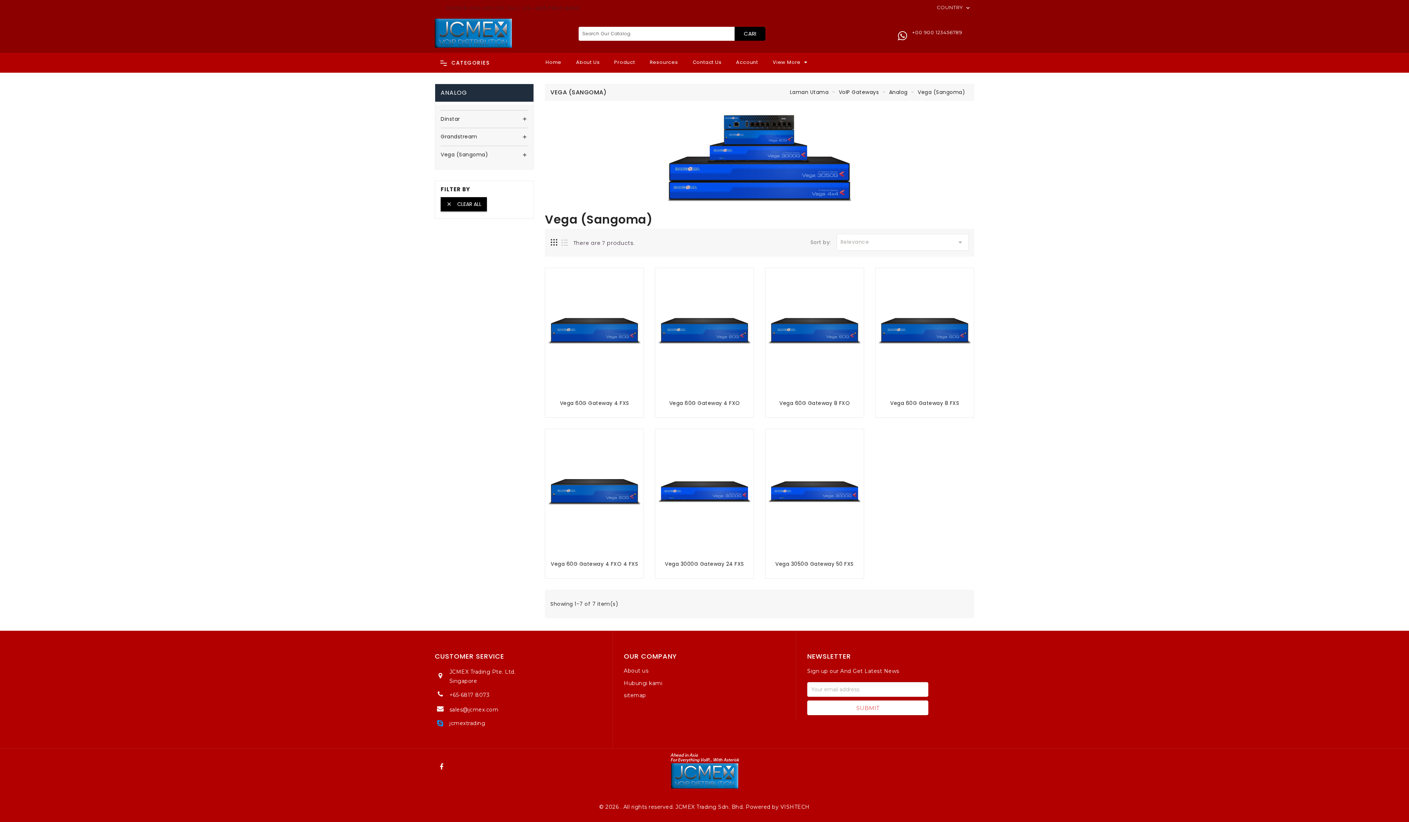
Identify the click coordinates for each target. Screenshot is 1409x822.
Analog (454, 92)
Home (553, 62)
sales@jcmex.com (474, 709)
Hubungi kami (643, 683)
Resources (664, 62)
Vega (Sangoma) (464, 155)
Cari (750, 33)
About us (636, 670)
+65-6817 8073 (469, 695)
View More (787, 62)
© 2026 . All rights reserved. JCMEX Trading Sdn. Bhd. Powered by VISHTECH (704, 807)
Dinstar (450, 119)
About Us (588, 62)
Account (747, 62)
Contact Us (707, 62)
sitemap (635, 695)
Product (624, 62)
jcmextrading (467, 723)
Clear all (463, 204)
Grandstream (459, 137)
